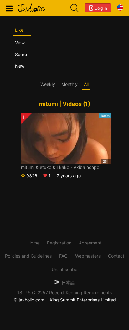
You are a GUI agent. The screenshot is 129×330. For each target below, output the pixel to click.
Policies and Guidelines (28, 256)
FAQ (63, 256)
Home (33, 242)
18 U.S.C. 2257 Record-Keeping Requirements (64, 292)
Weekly (47, 84)
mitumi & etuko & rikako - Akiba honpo (60, 167)
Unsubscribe (64, 269)
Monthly (69, 84)
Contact (116, 256)
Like (19, 30)
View (20, 42)
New (19, 66)
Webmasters (88, 256)
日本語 (67, 282)
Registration (59, 242)
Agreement (90, 242)
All (86, 84)
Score (21, 54)
